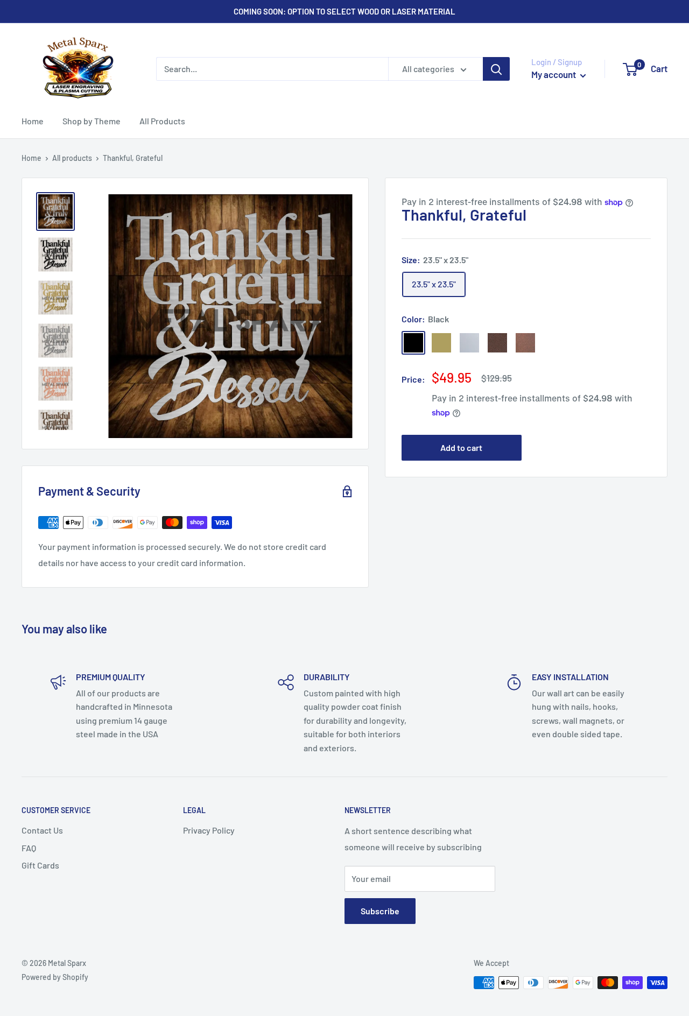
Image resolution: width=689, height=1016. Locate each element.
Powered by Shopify (55, 977)
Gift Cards (40, 865)
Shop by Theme (91, 121)
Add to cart (461, 447)
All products (72, 158)
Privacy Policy (209, 830)
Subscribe (380, 911)
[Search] (496, 69)
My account (554, 74)
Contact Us (42, 830)
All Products (162, 121)
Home (33, 121)
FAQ (29, 848)
